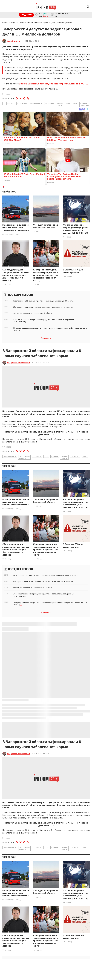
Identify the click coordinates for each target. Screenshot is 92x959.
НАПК (75, 103)
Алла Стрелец (13, 41)
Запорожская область (24, 457)
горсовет (10, 103)
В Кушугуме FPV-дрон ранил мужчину (73, 271)
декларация (22, 103)
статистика (75, 456)
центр (85, 456)
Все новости (46, 338)
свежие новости (64, 457)
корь (46, 456)
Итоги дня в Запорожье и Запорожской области (45, 226)
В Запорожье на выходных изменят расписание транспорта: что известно (15, 228)
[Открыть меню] (3, 7)
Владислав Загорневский (18, 362)
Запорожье (49, 103)
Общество (14, 22)
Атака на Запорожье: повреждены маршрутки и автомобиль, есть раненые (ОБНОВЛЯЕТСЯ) (75, 229)
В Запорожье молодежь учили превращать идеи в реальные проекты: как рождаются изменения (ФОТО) (45, 275)
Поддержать (26, 15)
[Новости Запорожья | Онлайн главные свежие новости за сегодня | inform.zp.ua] (46, 7)
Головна (5, 22)
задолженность (36, 103)
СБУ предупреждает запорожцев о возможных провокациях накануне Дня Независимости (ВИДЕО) (15, 275)
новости (54, 456)
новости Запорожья (84, 104)
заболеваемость (9, 456)
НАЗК (68, 103)
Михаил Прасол (60, 104)
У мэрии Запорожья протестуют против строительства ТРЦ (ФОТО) (53, 83)
